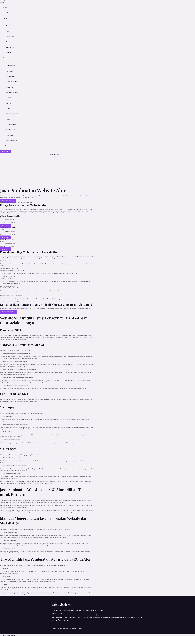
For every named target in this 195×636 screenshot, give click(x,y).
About (5, 18)
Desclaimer (9, 42)
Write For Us (10, 47)
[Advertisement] (97, 166)
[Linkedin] (68, 621)
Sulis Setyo (80, 628)
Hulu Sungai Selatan (12, 82)
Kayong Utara (10, 135)
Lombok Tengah (11, 76)
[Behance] (64, 621)
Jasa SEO (5, 13)
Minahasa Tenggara (12, 114)
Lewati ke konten (5, 1)
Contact (5, 146)
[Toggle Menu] (11, 22)
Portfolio (8, 26)
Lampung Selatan (11, 124)
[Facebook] (52, 621)
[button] (5, 151)
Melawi (8, 119)
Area (4, 58)
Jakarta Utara (10, 87)
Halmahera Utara (11, 140)
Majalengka (9, 71)
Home (5, 7)
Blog (7, 31)
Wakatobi (9, 103)
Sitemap (8, 52)
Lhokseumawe (10, 66)
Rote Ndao (9, 98)
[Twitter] (56, 621)
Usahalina (74, 628)
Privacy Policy (10, 36)
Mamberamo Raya (11, 130)
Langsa (8, 108)
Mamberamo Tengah (12, 92)
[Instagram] (60, 621)
